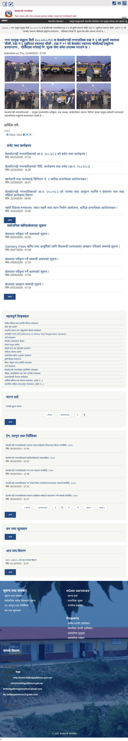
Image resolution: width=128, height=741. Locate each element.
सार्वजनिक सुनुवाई (76, 633)
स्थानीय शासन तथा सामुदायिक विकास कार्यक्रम (23, 330)
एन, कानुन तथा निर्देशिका (17, 605)
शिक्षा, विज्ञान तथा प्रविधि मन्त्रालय (18, 362)
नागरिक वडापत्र (75, 605)
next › (89, 507)
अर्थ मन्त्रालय (10, 337)
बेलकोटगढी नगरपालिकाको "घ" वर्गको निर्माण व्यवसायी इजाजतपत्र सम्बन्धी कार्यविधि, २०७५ (41, 483)
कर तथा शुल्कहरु (13, 610)
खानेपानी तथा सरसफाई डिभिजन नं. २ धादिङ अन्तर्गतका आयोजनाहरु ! (46, 179)
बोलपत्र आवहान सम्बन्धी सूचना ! (24, 284)
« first (49, 414)
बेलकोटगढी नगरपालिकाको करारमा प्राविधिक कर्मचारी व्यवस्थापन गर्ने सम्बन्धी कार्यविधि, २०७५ (42, 495)
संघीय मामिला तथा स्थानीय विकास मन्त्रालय (21, 323)
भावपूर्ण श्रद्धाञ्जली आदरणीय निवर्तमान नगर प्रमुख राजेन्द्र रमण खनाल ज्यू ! (90, 21)
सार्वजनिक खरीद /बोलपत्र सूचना (20, 600)
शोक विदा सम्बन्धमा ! (47, 21)
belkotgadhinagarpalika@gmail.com (22, 688)
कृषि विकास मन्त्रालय (13, 359)
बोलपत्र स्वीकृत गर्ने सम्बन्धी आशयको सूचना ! (32, 259)
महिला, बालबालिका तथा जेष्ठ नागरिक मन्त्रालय (23, 373)
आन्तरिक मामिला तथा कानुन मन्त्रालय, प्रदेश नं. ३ (25, 384)
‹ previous (64, 414)
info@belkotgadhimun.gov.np (27, 683)
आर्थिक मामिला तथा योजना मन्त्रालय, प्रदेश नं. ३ (24, 380)
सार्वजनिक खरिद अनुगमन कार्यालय (18, 355)
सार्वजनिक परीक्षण (76, 638)
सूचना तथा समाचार (14, 595)
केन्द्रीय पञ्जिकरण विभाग (14, 341)
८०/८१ (7, 130)
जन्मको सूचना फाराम (13, 406)
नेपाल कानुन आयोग (12, 344)
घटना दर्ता (72, 595)
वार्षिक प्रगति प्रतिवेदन (79, 623)
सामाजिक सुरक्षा (75, 600)
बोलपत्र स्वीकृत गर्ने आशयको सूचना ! (27, 234)
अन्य (10, 220)
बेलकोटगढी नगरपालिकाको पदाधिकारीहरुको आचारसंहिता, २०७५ (30, 458)
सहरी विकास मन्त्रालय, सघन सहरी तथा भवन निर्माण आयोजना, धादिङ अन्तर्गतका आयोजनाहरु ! (61, 207)
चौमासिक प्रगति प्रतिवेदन (80, 628)
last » (102, 507)
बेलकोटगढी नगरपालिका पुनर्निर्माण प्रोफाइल (22, 369)
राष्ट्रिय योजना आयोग (13, 352)
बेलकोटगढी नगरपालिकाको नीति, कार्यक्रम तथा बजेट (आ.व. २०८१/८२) (47, 166)
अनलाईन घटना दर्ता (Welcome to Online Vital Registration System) (35, 334)
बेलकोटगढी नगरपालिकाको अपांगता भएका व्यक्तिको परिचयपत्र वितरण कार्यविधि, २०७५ (39, 445)
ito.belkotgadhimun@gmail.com (20, 694)
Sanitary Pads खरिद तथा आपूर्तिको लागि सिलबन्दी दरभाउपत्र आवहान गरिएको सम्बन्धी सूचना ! (62, 246)
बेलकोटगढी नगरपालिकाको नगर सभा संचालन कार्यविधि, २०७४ (29, 470)
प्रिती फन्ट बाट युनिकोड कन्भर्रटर (18, 348)
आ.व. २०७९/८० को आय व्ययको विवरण (21, 560)
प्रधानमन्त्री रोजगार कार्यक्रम (17, 377)
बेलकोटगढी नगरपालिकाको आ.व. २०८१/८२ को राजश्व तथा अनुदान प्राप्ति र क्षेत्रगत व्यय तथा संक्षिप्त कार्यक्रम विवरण (64, 193)
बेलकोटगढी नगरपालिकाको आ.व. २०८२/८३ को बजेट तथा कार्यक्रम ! (46, 154)
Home (5, 28)
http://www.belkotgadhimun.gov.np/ (32, 677)
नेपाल (18, 672)
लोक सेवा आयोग (11, 327)
